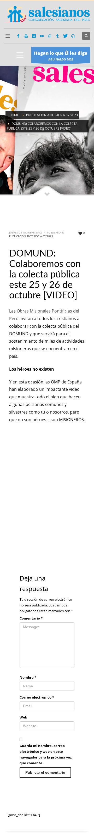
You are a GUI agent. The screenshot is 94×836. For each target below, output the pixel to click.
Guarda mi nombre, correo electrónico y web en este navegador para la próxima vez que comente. (46, 754)
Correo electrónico (37, 697)
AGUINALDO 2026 (60, 55)
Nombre (28, 677)
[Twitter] (65, 36)
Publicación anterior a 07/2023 (31, 236)
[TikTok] (57, 36)
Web (23, 717)
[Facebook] (18, 36)
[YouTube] (26, 36)
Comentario (31, 618)
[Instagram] (34, 36)
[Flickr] (42, 36)
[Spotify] (73, 36)
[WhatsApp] (50, 36)
